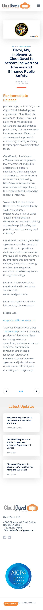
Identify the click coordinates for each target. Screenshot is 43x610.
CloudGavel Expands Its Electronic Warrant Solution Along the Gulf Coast (20, 467)
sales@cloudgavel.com (22, 530)
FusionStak (11, 331)
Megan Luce (22, 81)
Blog (14, 46)
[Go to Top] (38, 604)
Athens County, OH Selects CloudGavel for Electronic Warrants (19, 420)
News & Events (25, 46)
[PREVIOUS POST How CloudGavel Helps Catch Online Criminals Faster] (6, 391)
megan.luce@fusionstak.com (19, 320)
